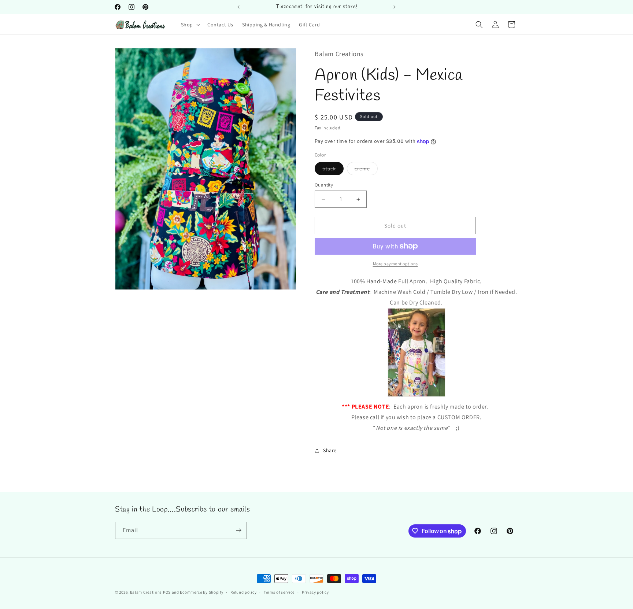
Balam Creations (146, 592)
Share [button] (330, 450)
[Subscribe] (238, 530)
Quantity (324, 185)
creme (366, 170)
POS (167, 592)
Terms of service (279, 592)
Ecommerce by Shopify (201, 592)
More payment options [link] (395, 263)
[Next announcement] (394, 7)
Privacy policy (315, 592)
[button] (190, 24)
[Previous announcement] (238, 7)
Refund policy (243, 592)
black (333, 170)
